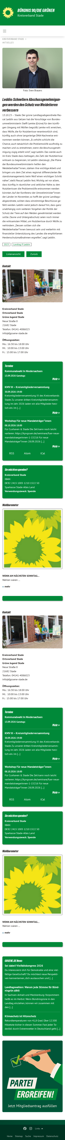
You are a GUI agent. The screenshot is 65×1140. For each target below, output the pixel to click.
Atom (27, 453)
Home (9, 1136)
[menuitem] (9, 1136)
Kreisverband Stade (13, 39)
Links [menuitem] (37, 1128)
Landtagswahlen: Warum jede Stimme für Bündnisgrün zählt (32, 988)
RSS (11, 453)
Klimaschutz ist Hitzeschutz (20, 1016)
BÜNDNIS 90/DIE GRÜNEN (36, 10)
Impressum (38, 1136)
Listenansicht (13, 254)
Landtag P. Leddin (21, 244)
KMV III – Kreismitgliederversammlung (27, 387)
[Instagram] (31, 1128)
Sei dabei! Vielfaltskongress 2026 (24, 965)
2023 (6, 244)
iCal (42, 453)
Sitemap (19, 1136)
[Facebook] (25, 1128)
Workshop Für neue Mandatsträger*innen (28, 421)
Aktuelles (8, 42)
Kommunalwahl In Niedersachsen (23, 371)
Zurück (34, 254)
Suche (28, 1136)
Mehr (55, 379)
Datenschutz (52, 1136)
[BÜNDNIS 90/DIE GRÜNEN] (8, 12)
